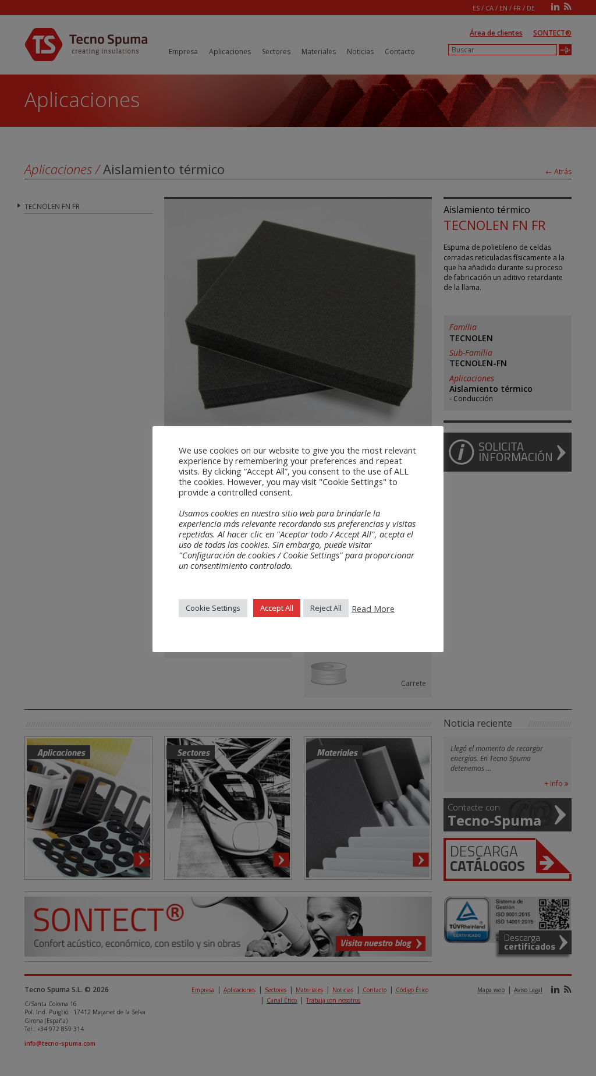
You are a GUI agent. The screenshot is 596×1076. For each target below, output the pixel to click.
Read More (373, 608)
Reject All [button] (326, 608)
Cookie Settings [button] (213, 608)
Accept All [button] (276, 608)
